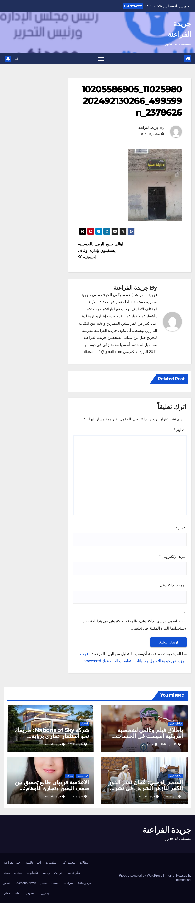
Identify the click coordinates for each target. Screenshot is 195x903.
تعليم (43, 883)
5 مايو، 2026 (169, 796)
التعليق (180, 430)
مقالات (69, 775)
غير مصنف (82, 775)
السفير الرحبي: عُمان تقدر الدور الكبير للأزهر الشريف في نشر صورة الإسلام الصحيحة (145, 788)
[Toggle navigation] (101, 59)
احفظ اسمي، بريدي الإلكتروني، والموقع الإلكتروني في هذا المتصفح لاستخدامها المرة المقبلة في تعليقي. (135, 624)
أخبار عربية (74, 872)
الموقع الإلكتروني (173, 585)
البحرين (46, 893)
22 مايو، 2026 (168, 744)
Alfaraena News (25, 883)
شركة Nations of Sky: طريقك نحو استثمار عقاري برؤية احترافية (52, 736)
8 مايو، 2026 (75, 744)
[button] (16, 59)
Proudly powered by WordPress (141, 875)
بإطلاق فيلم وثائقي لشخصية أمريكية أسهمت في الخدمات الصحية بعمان (149, 736)
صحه (7, 872)
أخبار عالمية (33, 862)
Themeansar (182, 880)
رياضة (46, 872)
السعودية (31, 893)
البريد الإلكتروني (173, 557)
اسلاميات (51, 862)
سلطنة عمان (175, 723)
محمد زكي (68, 862)
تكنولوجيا (32, 872)
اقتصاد (84, 723)
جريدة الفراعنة (148, 128)
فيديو (7, 883)
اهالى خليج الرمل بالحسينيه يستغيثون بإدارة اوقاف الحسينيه (100, 250)
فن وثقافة (84, 883)
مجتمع (18, 872)
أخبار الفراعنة (12, 862)
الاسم (181, 528)
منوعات (69, 883)
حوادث (58, 872)
